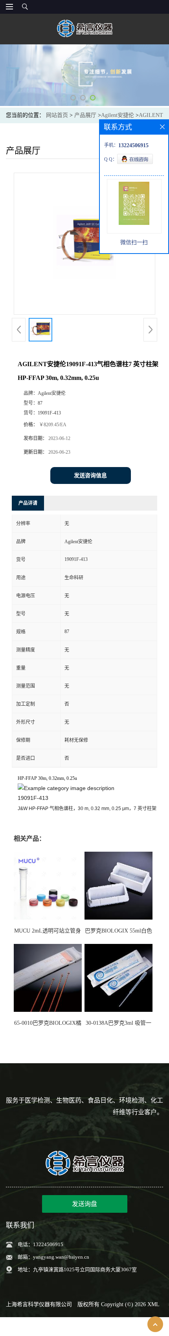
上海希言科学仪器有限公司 (39, 1304)
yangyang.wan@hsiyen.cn (61, 1257)
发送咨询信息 (90, 475)
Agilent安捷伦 (117, 115)
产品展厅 (85, 115)
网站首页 (57, 115)
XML (153, 1304)
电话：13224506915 (40, 1244)
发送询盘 (84, 1204)
